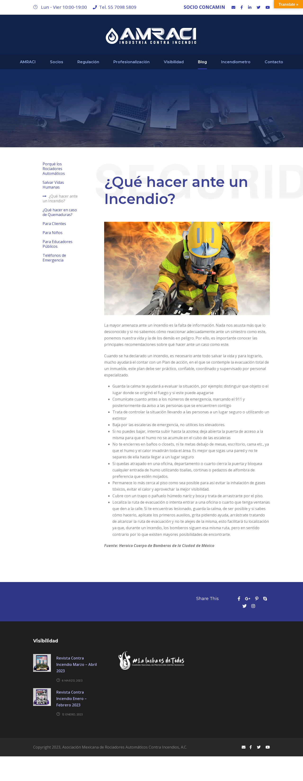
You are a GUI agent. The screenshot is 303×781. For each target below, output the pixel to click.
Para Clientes (54, 223)
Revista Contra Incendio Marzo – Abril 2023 (76, 664)
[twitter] (258, 7)
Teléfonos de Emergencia (54, 258)
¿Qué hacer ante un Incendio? (60, 198)
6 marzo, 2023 (72, 680)
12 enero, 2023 (72, 714)
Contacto (274, 62)
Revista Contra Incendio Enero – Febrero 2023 (71, 699)
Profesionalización (131, 62)
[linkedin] (249, 7)
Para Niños (52, 232)
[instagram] (253, 606)
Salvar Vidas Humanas (53, 185)
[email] (233, 7)
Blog (202, 62)
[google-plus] (247, 598)
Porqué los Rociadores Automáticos (54, 168)
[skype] (265, 598)
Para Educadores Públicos (57, 244)
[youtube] (268, 7)
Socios (56, 62)
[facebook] (242, 7)
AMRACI (28, 62)
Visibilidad (174, 62)
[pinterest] (256, 598)
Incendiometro (235, 62)
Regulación (88, 62)
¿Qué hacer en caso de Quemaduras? (60, 212)
